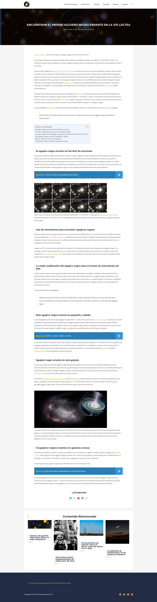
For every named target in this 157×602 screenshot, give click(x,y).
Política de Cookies (49, 583)
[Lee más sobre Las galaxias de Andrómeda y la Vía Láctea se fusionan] (117, 532)
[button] (132, 4)
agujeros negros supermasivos (63, 71)
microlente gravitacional (57, 237)
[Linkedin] (82, 498)
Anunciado (109, 85)
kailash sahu (79, 94)
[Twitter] (74, 498)
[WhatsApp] (86, 498)
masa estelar (64, 99)
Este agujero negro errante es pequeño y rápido (51, 137)
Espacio (66, 29)
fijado (107, 108)
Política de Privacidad (63, 583)
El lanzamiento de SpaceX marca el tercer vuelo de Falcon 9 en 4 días (92, 545)
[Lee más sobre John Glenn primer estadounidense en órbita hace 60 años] (65, 535)
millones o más (69, 83)
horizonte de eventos (101, 320)
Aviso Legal (39, 583)
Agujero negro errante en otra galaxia (48, 139)
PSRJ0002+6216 (40, 351)
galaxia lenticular (40, 373)
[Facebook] (70, 498)
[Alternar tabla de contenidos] (86, 126)
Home (36, 55)
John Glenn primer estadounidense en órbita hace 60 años (65, 559)
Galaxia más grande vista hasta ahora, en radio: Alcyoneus (39, 537)
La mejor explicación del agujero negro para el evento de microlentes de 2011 (61, 134)
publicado (51, 108)
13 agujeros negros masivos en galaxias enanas (51, 141)
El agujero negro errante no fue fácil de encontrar (52, 129)
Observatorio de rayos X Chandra (54, 379)
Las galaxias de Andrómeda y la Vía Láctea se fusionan (116, 553)
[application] (90, 4)
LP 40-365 (104, 348)
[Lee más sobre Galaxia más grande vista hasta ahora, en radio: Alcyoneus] (40, 524)
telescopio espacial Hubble (108, 215)
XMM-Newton (75, 379)
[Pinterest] (78, 498)
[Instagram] (128, 594)
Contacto (32, 583)
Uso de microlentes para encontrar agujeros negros (53, 132)
